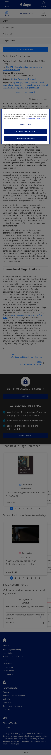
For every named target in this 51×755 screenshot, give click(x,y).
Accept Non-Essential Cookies (26, 131)
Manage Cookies (25, 124)
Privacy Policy (30, 118)
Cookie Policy (40, 118)
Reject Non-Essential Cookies (25, 138)
